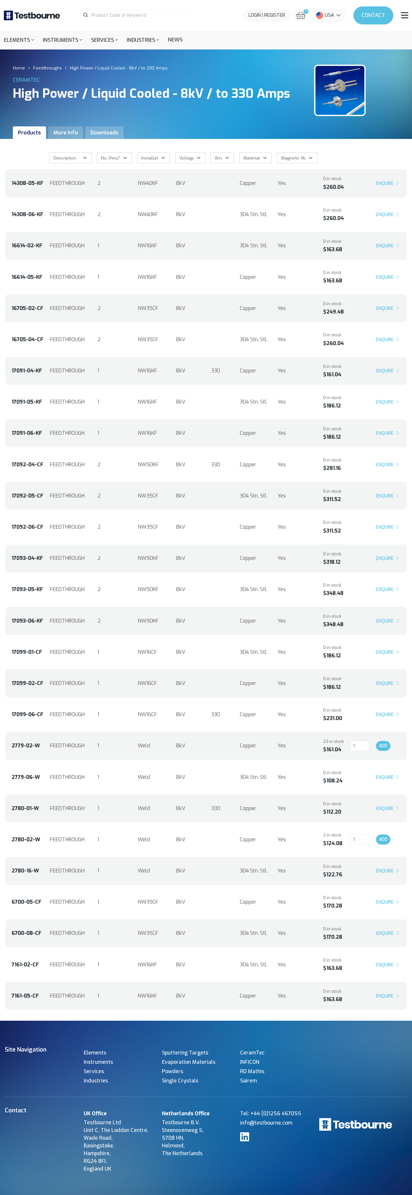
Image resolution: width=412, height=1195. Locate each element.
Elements (95, 1052)
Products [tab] (29, 132)
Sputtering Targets (185, 1052)
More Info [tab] (65, 132)
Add (383, 746)
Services (94, 1071)
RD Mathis (252, 1071)
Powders (172, 1071)
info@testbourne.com (266, 1122)
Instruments (98, 1062)
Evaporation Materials (188, 1062)
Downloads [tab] (104, 132)
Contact (373, 15)
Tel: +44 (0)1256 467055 (270, 1113)
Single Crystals (180, 1080)
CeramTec (252, 1052)
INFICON (249, 1062)
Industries (96, 1080)
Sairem (248, 1080)
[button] (19, 40)
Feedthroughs (47, 68)
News (175, 39)
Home (19, 68)
